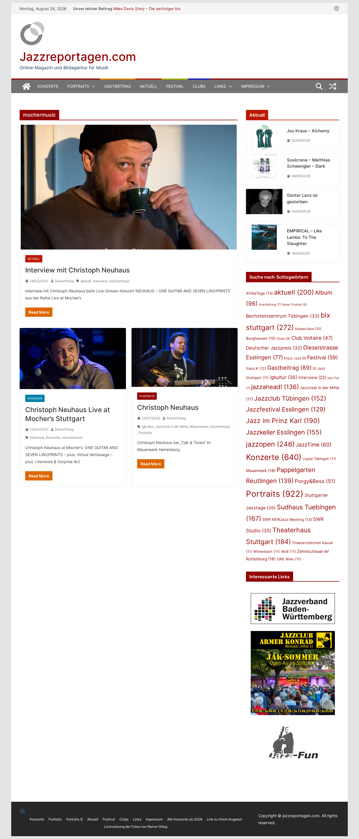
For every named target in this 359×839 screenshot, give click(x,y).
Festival (175, 86)
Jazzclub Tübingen (290, 398)
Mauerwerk (199, 426)
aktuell (85, 281)
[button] (92, 86)
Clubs (199, 86)
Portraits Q (74, 819)
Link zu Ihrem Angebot (224, 819)
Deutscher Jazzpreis (274, 348)
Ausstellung (270, 304)
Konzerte (48, 86)
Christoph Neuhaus (168, 407)
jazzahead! (275, 386)
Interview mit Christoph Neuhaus (77, 270)
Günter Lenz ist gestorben (302, 198)
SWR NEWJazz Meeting (287, 519)
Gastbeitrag (117, 86)
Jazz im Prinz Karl (283, 421)
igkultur (147, 426)
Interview (100, 281)
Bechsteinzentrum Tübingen (282, 316)
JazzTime (314, 445)
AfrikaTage (259, 293)
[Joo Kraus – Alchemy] (264, 137)
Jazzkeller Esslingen (284, 432)
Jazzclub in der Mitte (171, 426)
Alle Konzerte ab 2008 (184, 819)
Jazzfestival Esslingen (286, 409)
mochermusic (119, 281)
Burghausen (260, 338)
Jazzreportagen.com (78, 56)
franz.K (256, 368)
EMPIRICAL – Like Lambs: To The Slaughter (304, 237)
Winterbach (266, 551)
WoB (288, 551)
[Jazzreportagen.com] (26, 86)
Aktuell (148, 86)
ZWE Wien (289, 559)
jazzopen (270, 444)
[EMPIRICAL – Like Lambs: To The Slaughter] (264, 244)
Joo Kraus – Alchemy (308, 130)
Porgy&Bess (315, 481)
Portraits (78, 86)
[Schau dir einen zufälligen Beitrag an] (332, 86)
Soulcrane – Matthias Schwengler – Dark (308, 163)
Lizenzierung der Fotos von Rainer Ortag (135, 826)
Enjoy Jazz (295, 358)
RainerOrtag (64, 281)
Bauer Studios (294, 304)
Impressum (252, 86)
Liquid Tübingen (319, 459)
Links (220, 86)
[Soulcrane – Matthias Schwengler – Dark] (264, 170)
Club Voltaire (312, 338)
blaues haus (308, 329)
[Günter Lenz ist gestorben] (264, 205)
